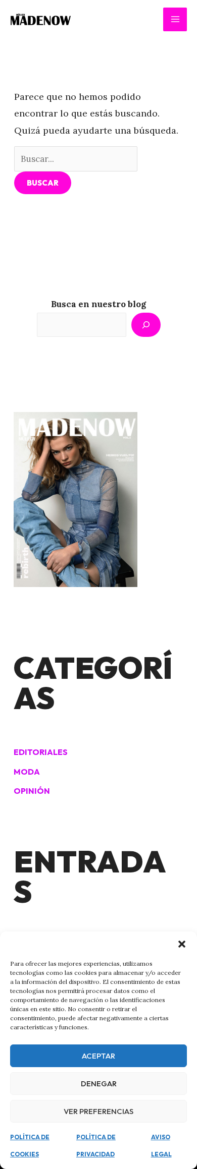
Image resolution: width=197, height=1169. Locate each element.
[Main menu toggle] (175, 19)
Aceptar (98, 1056)
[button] (182, 944)
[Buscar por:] (76, 158)
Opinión (32, 791)
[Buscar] (146, 325)
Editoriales (41, 752)
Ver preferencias (98, 1111)
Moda (27, 772)
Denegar (99, 1083)
